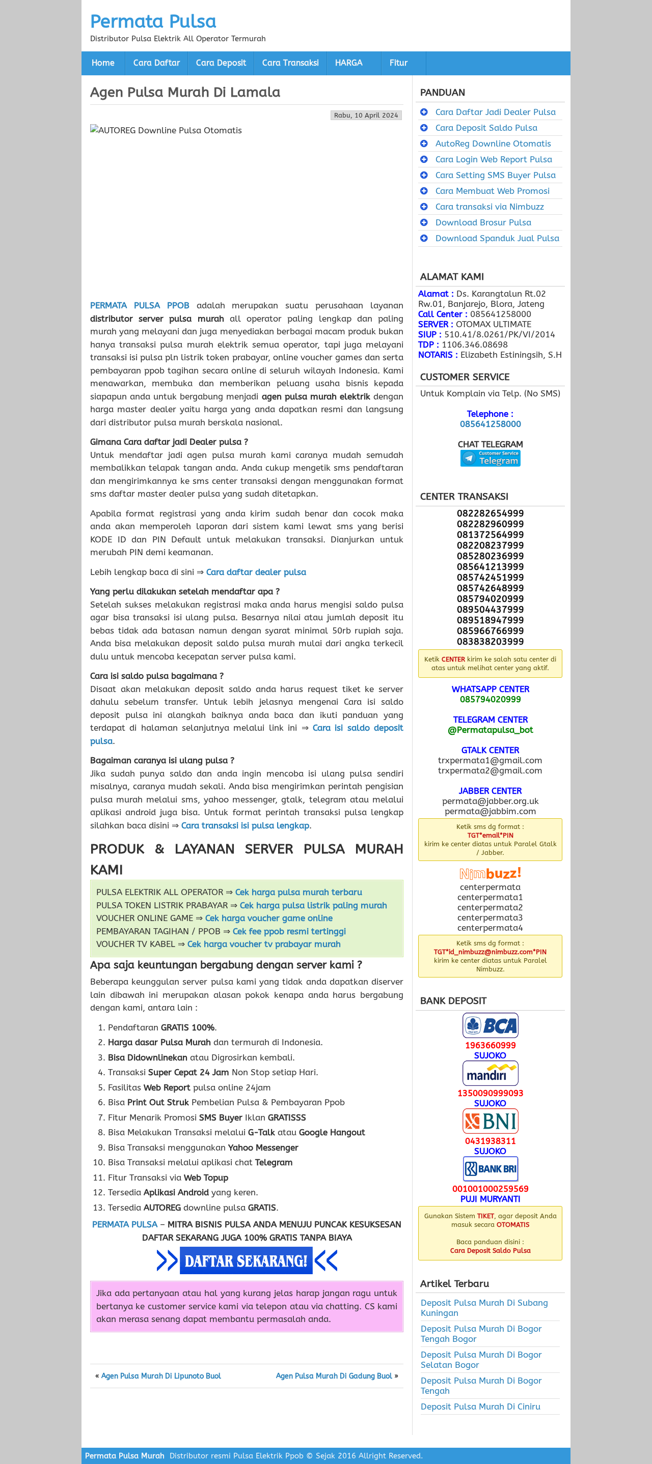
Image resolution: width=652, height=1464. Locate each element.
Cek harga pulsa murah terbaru (298, 892)
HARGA (349, 63)
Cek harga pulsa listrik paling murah (313, 905)
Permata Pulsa (153, 21)
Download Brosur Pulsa (483, 222)
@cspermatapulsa (490, 474)
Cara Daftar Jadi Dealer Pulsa (496, 112)
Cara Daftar (156, 63)
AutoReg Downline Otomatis (493, 143)
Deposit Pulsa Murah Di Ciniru (480, 1406)
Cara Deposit (221, 63)
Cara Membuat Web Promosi (493, 191)
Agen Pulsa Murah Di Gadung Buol (334, 1376)
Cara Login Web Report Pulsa (494, 159)
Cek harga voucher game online (269, 918)
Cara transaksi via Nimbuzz (490, 207)
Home (103, 63)
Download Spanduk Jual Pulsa (497, 238)
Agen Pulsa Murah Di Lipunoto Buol (161, 1376)
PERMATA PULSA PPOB (139, 305)
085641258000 (490, 424)
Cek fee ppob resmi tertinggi (289, 931)
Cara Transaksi (290, 63)
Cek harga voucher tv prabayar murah (264, 944)
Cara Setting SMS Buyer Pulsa (496, 175)
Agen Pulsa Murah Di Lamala (185, 92)
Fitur (399, 63)
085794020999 (490, 699)
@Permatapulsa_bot (490, 730)
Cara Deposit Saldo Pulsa (486, 128)
